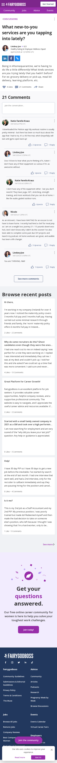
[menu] (3, 2)
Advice (37, 10)
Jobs (24, 10)
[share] (36, 86)
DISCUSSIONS (11, 19)
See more (48, 544)
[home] (16, 5)
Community (9, 10)
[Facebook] (5, 662)
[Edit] (54, 19)
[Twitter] (18, 662)
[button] (54, 20)
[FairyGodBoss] (18, 656)
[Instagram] (12, 662)
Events (50, 10)
